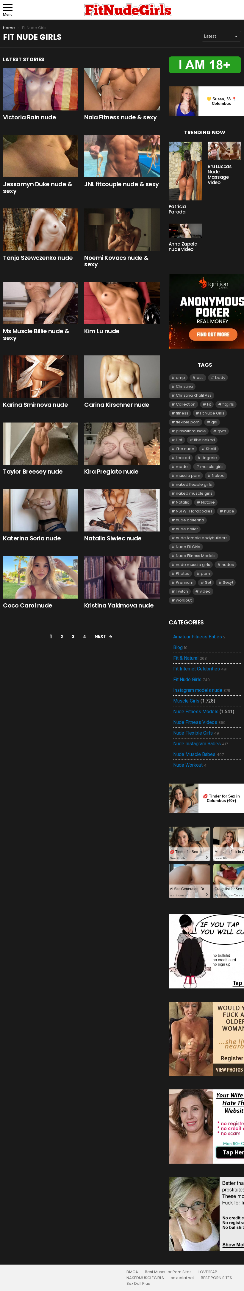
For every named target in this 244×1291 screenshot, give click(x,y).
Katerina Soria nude (32, 538)
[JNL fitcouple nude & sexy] (121, 156)
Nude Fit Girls (188, 547)
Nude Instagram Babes (200, 744)
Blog (180, 648)
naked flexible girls (194, 484)
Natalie (208, 502)
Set (208, 582)
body (220, 377)
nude (229, 511)
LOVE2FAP (207, 1272)
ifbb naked (204, 440)
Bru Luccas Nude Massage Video (220, 174)
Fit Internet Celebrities (200, 669)
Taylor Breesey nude (33, 471)
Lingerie (209, 458)
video (205, 591)
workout (184, 600)
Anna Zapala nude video (183, 246)
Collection (185, 404)
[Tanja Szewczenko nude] (40, 229)
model (182, 466)
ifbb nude (185, 449)
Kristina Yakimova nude (119, 605)
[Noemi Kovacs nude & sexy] (121, 229)
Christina (184, 386)
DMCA (132, 1272)
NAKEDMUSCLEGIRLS (145, 1278)
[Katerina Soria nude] (40, 510)
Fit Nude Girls (212, 413)
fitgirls (228, 404)
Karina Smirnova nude (35, 405)
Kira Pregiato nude (111, 471)
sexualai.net (182, 1278)
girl (214, 422)
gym (222, 431)
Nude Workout (190, 765)
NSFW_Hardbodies (194, 511)
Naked (218, 475)
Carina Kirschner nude (116, 405)
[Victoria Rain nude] (40, 89)
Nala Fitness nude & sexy (120, 117)
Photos (182, 573)
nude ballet (187, 529)
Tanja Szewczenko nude (38, 258)
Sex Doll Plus (138, 1283)
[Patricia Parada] (185, 171)
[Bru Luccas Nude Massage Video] (224, 151)
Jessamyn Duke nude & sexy (37, 187)
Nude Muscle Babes (198, 754)
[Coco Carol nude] (40, 577)
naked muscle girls (194, 493)
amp (180, 377)
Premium (184, 582)
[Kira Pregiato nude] (121, 444)
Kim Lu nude (102, 331)
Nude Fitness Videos (199, 722)
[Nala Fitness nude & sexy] (121, 89)
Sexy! (228, 582)
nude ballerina (190, 520)
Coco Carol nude (27, 605)
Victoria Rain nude (29, 117)
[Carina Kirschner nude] (121, 376)
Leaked (183, 458)
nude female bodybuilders (202, 538)
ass (200, 377)
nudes (228, 564)
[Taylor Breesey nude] (40, 444)
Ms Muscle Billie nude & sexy (36, 334)
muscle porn (188, 475)
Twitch (182, 591)
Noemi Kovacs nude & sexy (116, 261)
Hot (179, 440)
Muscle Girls (186, 701)
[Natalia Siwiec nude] (121, 510)
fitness (182, 413)
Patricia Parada (177, 209)
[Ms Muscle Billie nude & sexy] (40, 303)
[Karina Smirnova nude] (40, 376)
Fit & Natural (190, 658)
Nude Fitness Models (195, 556)
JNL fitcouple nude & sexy (121, 184)
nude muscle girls (193, 564)
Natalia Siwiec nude (113, 538)
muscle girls (211, 466)
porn (205, 573)
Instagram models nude (201, 690)
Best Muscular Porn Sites (168, 1272)
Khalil (211, 449)
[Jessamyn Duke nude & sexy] (40, 156)
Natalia (183, 502)
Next (100, 636)
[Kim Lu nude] (121, 303)
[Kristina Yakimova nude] (121, 577)
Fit (209, 404)
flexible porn (188, 422)
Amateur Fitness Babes (199, 637)
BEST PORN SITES (216, 1278)
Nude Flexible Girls (196, 733)
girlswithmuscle (191, 431)
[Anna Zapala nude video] (185, 231)
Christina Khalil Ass (194, 395)
